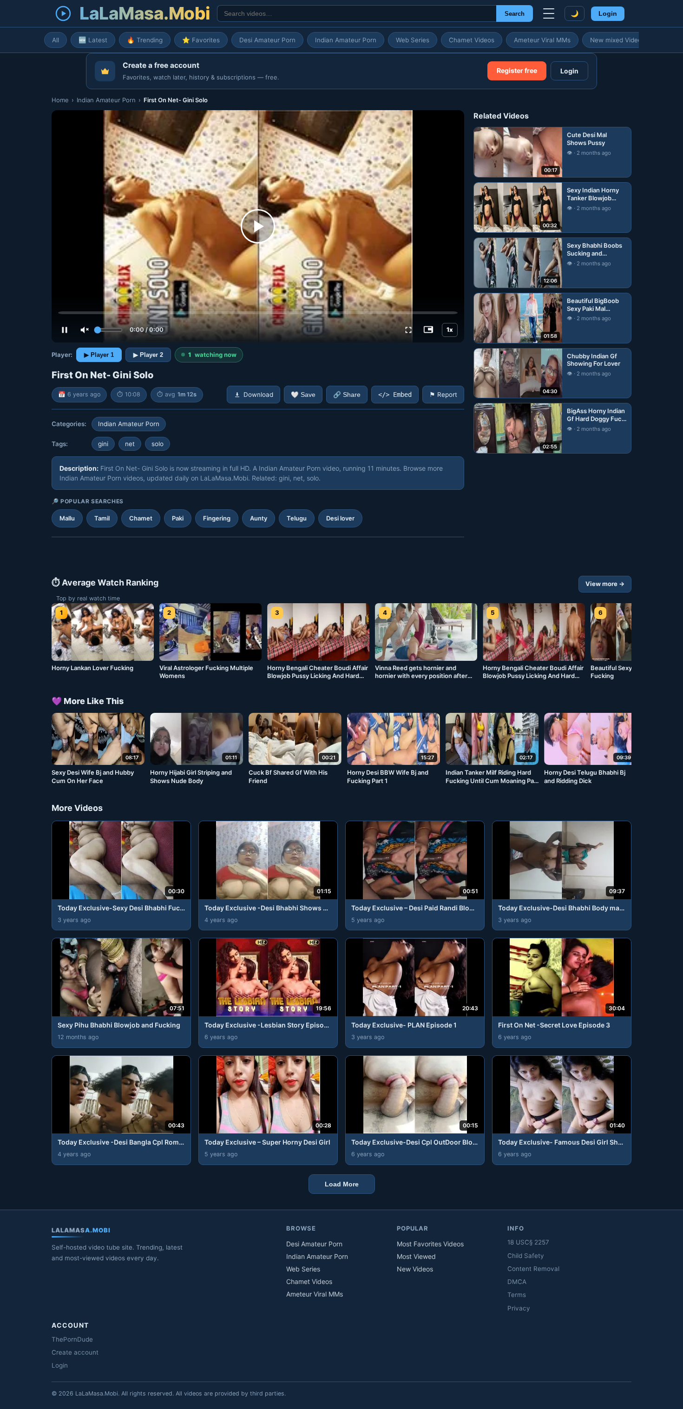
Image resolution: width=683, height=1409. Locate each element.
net (130, 444)
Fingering (216, 518)
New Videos (415, 1269)
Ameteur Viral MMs (542, 40)
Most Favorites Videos (430, 1244)
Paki (178, 518)
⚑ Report (443, 394)
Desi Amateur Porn (267, 40)
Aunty (258, 518)
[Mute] (84, 329)
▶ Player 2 (148, 354)
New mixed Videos (617, 40)
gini (103, 444)
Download (258, 394)
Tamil (102, 518)
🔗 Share (347, 394)
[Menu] (548, 13)
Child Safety (525, 1255)
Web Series (412, 40)
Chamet (140, 518)
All (55, 40)
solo (157, 444)
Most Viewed (416, 1256)
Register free (517, 70)
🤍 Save (303, 394)
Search (515, 13)
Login (607, 13)
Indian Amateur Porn (345, 40)
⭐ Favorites (201, 40)
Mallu (67, 518)
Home (60, 100)
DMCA (516, 1281)
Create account (75, 1352)
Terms (516, 1294)
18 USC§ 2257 (528, 1242)
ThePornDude (72, 1339)
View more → (604, 583)
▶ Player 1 (99, 354)
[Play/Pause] (64, 329)
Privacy (518, 1308)
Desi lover (340, 518)
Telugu (297, 518)
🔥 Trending (145, 40)
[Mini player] (428, 329)
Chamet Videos (471, 40)
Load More (342, 1184)
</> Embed (395, 394)
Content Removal (533, 1268)
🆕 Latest (93, 40)
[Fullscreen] (408, 329)
